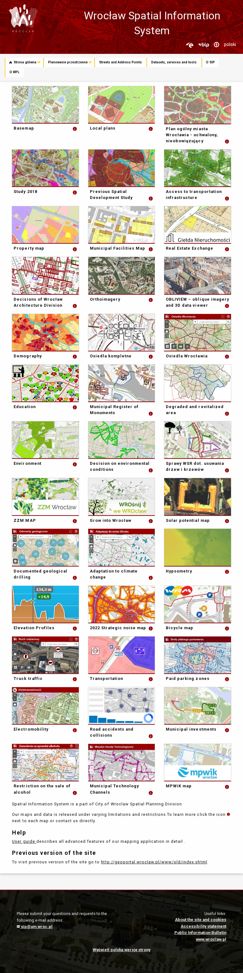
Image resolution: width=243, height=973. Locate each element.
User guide (24, 841)
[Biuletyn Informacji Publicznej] (203, 45)
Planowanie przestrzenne (68, 62)
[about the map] (75, 128)
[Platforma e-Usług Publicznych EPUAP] (190, 45)
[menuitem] (24, 63)
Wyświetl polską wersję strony (121, 949)
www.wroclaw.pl (211, 939)
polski (230, 44)
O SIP (210, 62)
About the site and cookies (200, 919)
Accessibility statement (203, 926)
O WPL (14, 72)
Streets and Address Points (120, 62)
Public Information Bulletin (200, 932)
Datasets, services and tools (173, 62)
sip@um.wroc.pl (36, 926)
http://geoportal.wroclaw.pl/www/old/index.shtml (154, 862)
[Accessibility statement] (216, 45)
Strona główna (24, 62)
